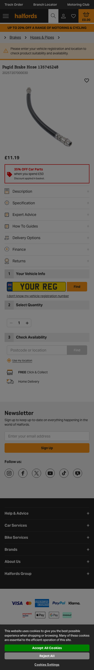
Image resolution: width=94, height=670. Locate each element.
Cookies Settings (46, 665)
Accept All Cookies (47, 648)
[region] (47, 647)
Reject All (46, 656)
